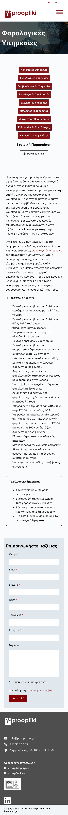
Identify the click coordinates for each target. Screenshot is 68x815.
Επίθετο (13, 584)
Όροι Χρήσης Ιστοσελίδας (19, 762)
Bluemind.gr (10, 811)
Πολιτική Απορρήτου (16, 768)
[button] (18, 698)
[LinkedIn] (7, 800)
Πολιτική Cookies (14, 773)
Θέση (12, 599)
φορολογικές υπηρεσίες (47, 250)
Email (12, 569)
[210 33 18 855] (16, 744)
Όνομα (13, 554)
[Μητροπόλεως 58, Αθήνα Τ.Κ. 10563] (29, 750)
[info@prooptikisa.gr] (19, 738)
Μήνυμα (14, 645)
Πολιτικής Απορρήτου (40, 690)
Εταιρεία (14, 630)
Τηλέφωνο (15, 614)
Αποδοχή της (32, 690)
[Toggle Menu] (59, 12)
